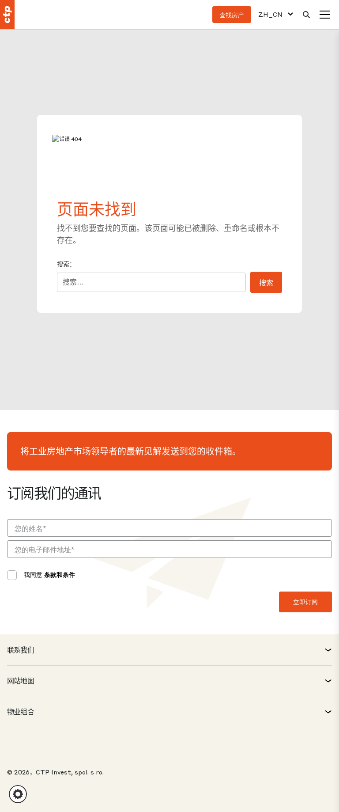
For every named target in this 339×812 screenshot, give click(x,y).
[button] (18, 794)
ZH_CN (270, 14)
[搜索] (306, 14)
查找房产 (231, 15)
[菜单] (325, 14)
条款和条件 (59, 574)
